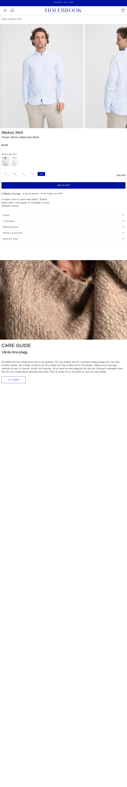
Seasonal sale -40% (63, 2)
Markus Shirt (15, 19)
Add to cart (63, 185)
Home (4, 19)
